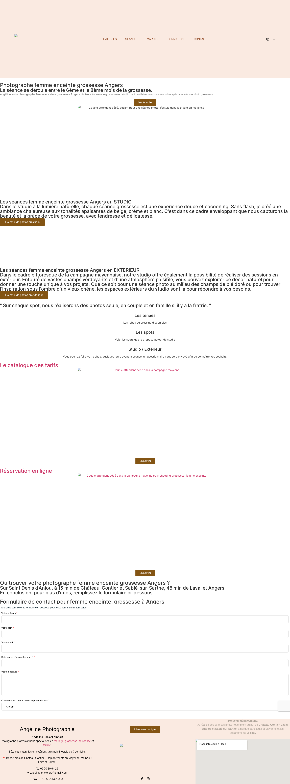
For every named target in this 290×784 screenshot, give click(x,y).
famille (47, 745)
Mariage (153, 39)
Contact (200, 39)
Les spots (145, 332)
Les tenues (145, 315)
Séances (131, 39)
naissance (85, 741)
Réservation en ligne (26, 471)
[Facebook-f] (274, 39)
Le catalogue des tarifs (29, 365)
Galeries (110, 39)
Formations (176, 39)
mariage (59, 741)
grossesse (71, 741)
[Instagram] (267, 39)
